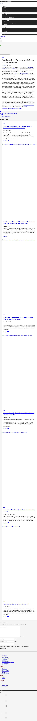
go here (25, 106)
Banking (5, 9)
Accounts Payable (4, 656)
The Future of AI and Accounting (6, 116)
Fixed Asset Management (6, 658)
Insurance (5, 7)
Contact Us (5, 31)
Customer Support (3, 1)
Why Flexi (3, 676)
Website (15, 644)
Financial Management (5, 671)
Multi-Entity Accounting (7, 14)
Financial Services (6, 11)
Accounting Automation (7, 16)
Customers (5, 30)
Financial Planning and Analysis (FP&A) (10, 23)
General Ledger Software (6, 656)
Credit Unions (6, 10)
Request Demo (2, 36)
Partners (4, 25)
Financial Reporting (5, 662)
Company (5, 28)
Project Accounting (5, 659)
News (3, 57)
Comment (22, 636)
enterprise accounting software (16, 108)
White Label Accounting (5, 673)
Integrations (6, 24)
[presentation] (19, 180)
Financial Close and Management (9, 17)
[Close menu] (0, 692)
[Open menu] (1, 41)
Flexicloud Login (9, 1)
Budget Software (4, 664)
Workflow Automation (7, 21)
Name (15, 639)
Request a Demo (4, 686)
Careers (3, 677)
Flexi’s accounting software (29, 105)
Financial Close (4, 672)
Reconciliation (4, 660)
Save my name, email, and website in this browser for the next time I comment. (15, 646)
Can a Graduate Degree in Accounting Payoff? (16, 604)
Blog (4, 34)
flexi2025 (4, 65)
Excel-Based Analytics (5, 663)
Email (15, 641)
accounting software (6, 108)
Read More (6, 140)
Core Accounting (6, 20)
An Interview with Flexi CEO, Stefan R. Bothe (8, 113)
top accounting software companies (21, 73)
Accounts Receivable (5, 657)
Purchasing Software (5, 658)
